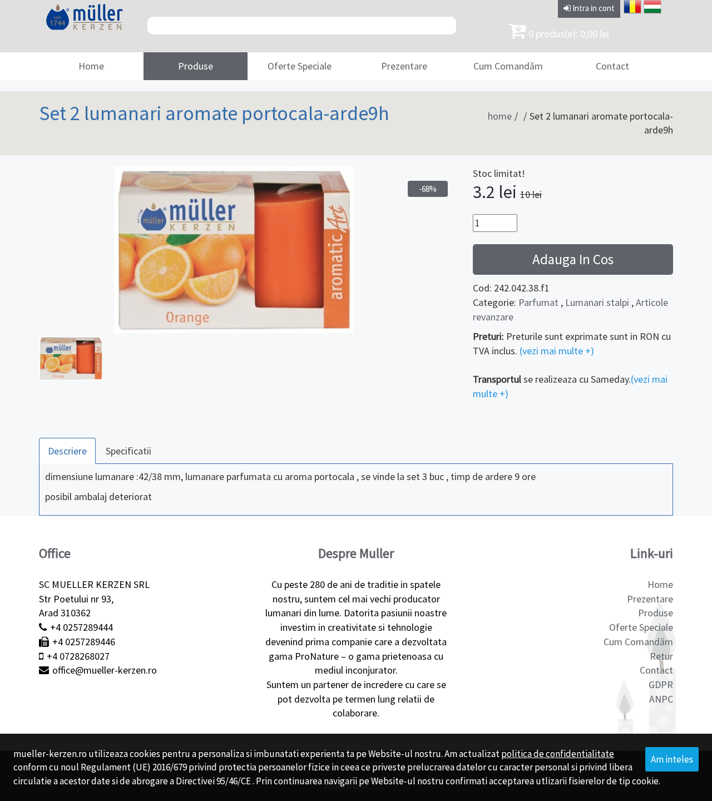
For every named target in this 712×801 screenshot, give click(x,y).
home (500, 116)
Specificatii (128, 450)
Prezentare (404, 66)
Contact (612, 66)
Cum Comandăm (508, 66)
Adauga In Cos (573, 259)
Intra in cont (593, 8)
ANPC (661, 699)
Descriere (67, 450)
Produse (195, 66)
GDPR (661, 684)
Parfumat (538, 302)
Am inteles (672, 759)
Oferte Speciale (300, 66)
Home (91, 66)
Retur (661, 656)
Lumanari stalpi (597, 302)
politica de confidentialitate (557, 754)
